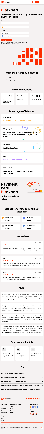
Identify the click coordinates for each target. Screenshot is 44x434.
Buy (6, 220)
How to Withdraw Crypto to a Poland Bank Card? (13, 381)
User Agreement (4, 412)
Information (4, 404)
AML (2, 410)
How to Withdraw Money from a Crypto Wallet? (13, 377)
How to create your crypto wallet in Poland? (12, 373)
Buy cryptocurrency (6, 40)
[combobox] (15, 27)
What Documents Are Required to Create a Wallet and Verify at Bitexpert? (20, 385)
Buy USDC (12, 412)
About (2, 418)
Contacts (2, 420)
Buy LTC (11, 410)
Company (3, 416)
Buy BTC (11, 406)
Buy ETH (11, 408)
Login (37, 1)
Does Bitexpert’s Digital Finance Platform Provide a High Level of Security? (20, 389)
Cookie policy (3, 408)
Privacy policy (3, 406)
